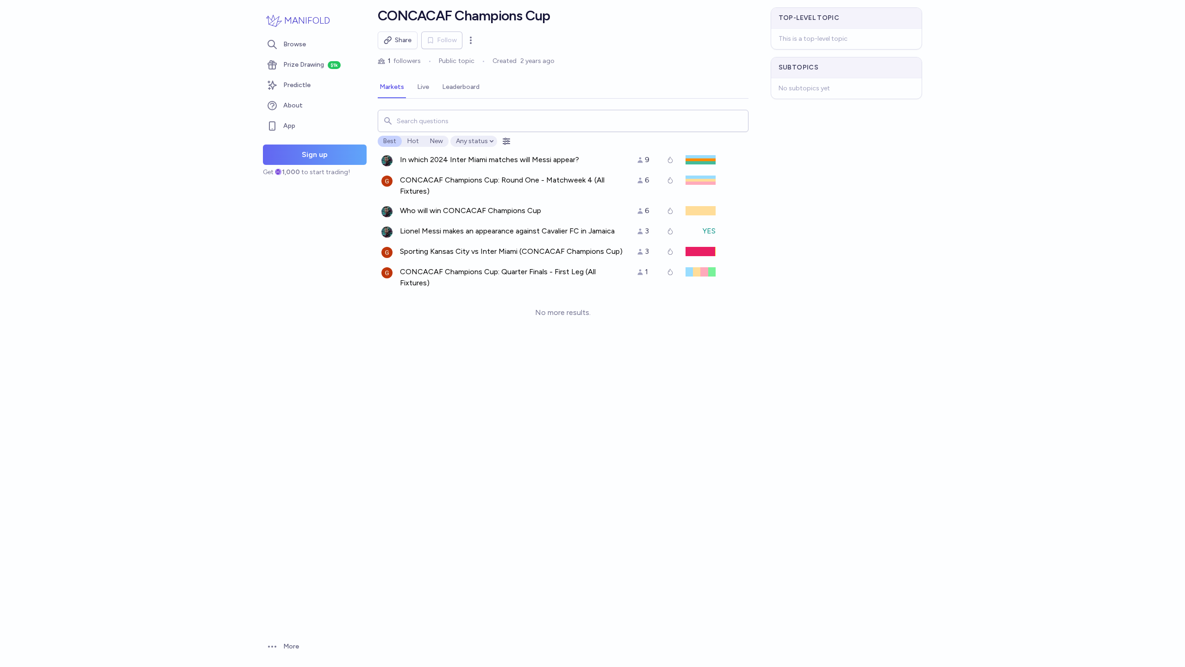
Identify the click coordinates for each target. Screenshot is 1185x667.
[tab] (392, 87)
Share (403, 40)
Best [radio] (389, 141)
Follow (447, 40)
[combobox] (563, 121)
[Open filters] (506, 141)
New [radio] (436, 141)
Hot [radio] (413, 141)
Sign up (315, 154)
